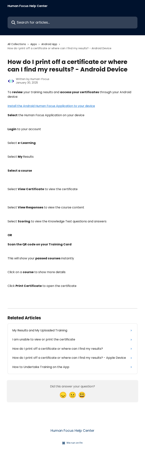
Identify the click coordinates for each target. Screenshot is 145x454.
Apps (33, 44)
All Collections (17, 44)
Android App (49, 44)
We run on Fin (74, 443)
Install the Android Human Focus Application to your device (51, 106)
